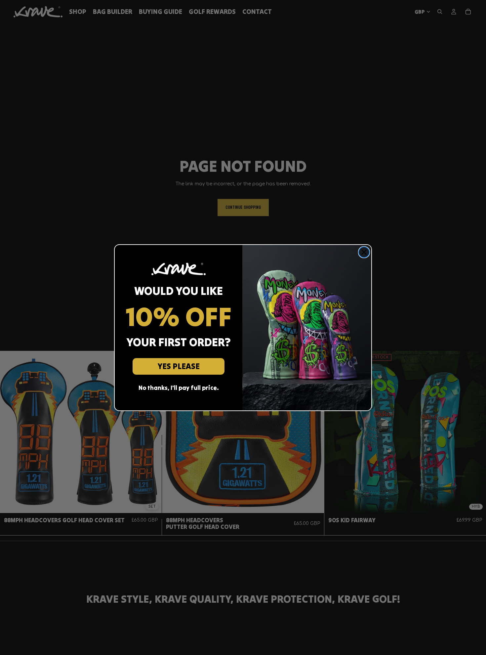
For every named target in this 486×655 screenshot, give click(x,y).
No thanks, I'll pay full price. (179, 388)
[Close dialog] (364, 252)
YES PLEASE (179, 366)
